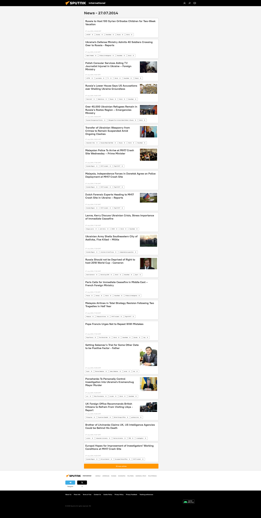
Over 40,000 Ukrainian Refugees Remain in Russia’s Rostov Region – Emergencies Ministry (111, 110)
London (88, 438)
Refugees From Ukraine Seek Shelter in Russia (120, 120)
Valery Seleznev (114, 371)
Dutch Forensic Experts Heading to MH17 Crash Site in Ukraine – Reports (109, 196)
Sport (136, 274)
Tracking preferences (146, 494)
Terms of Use (87, 494)
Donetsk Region (90, 166)
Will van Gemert (105, 459)
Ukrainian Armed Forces (107, 252)
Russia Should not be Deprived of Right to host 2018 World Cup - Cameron (110, 261)
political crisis (135, 417)
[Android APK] (189, 502)
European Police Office (121, 459)
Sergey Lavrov (90, 229)
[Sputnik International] (76, 6)
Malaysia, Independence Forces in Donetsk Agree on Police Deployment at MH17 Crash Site (120, 175)
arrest (125, 371)
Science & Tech (141, 476)
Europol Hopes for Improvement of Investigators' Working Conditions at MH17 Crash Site (119, 447)
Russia (119, 34)
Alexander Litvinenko (102, 438)
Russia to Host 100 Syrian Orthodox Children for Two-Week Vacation (120, 23)
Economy (121, 476)
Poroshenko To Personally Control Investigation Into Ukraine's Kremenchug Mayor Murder (109, 382)
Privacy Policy (119, 494)
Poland (137, 78)
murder (112, 396)
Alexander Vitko (90, 143)
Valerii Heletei (90, 55)
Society (98, 34)
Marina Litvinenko (118, 438)
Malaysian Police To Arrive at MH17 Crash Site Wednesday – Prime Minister (109, 152)
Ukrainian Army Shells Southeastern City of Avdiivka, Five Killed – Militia (111, 238)
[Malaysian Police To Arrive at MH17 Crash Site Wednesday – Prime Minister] (148, 155)
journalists (99, 78)
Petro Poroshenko (99, 396)
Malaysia (88, 316)
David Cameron (90, 274)
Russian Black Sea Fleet (107, 143)
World (128, 34)
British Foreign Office (120, 417)
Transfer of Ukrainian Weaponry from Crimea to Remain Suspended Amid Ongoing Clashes (107, 131)
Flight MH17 (117, 166)
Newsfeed (108, 34)
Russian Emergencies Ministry (94, 120)
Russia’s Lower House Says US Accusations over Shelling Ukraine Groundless (111, 87)
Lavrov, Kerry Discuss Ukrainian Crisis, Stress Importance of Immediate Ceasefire (119, 217)
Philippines (89, 417)
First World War (103, 337)
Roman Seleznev (99, 371)
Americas (105, 476)
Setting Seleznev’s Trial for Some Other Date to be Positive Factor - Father (112, 346)
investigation (139, 438)
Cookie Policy (107, 494)
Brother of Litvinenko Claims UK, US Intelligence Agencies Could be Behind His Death (120, 426)
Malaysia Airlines (101, 316)
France (88, 295)
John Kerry (103, 229)
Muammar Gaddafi (103, 417)
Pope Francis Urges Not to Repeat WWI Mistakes (114, 324)
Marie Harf (89, 99)
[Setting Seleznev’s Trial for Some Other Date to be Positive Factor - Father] (148, 354)
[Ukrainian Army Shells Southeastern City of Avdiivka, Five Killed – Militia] (148, 241)
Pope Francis (89, 337)
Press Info (77, 494)
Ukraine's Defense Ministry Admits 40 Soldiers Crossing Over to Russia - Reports (119, 43)
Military (130, 476)
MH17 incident (104, 166)
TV (108, 78)
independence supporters (126, 252)
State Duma (101, 99)
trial (134, 371)
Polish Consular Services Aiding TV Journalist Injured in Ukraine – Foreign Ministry (108, 66)
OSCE (113, 229)
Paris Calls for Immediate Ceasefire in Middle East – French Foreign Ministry (116, 283)
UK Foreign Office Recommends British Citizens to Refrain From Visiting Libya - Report (109, 407)
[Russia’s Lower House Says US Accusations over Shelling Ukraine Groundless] (148, 89)
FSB (130, 438)
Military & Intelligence (105, 55)
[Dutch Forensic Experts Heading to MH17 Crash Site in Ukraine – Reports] (148, 198)
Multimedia (152, 476)
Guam (88, 371)
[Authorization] (184, 3)
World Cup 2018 (104, 274)
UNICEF (88, 34)
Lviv (87, 396)
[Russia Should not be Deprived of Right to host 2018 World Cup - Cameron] (148, 263)
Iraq (144, 337)
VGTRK (88, 78)
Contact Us (97, 494)
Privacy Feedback (131, 494)
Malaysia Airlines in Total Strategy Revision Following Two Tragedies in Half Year (119, 304)
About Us (68, 494)
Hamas (98, 295)
